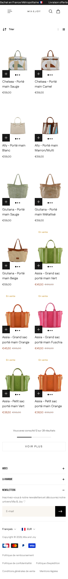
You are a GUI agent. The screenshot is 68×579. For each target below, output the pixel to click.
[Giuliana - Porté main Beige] (17, 248)
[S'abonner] (60, 511)
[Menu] (10, 11)
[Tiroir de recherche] (50, 11)
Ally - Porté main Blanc (14, 148)
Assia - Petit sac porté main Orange (48, 403)
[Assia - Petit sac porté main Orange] (50, 376)
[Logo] (34, 11)
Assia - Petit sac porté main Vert (13, 403)
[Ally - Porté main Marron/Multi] (50, 121)
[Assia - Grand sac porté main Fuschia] (50, 312)
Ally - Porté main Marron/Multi (46, 148)
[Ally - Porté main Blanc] (17, 121)
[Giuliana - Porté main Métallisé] (50, 185)
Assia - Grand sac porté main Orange (15, 339)
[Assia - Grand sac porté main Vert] (50, 248)
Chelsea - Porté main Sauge (13, 84)
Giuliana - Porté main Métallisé (46, 212)
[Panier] (58, 11)
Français (7, 529)
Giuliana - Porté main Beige (13, 276)
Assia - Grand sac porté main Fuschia (48, 339)
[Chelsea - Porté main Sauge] (17, 57)
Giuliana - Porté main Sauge (13, 212)
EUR (29, 529)
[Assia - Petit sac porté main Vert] (17, 376)
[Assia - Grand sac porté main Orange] (17, 312)
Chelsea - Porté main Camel (46, 84)
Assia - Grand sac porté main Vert (47, 276)
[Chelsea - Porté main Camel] (50, 57)
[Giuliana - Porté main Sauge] (17, 185)
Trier (11, 29)
